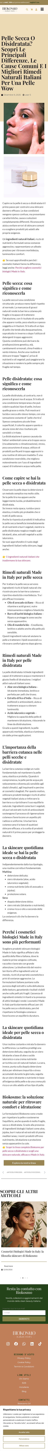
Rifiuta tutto (24, 1446)
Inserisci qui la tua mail (13, 1309)
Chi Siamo (24, 1379)
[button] (1, 1237)
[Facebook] (16, 1344)
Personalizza (24, 1439)
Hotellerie (24, 1387)
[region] (24, 1428)
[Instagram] (8, 1344)
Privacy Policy (24, 1358)
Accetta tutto (24, 1432)
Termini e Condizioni (24, 1366)
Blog (24, 1391)
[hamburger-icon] (42, 9)
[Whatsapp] (24, 1344)
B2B (24, 1383)
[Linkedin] (32, 1344)
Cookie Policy (24, 1362)
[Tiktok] (40, 1344)
